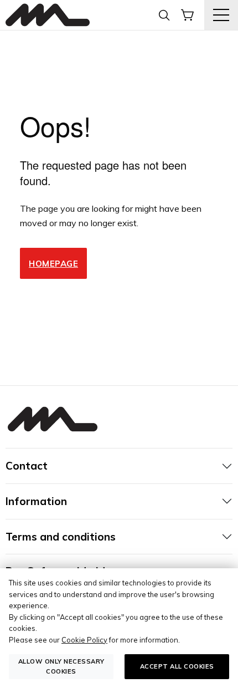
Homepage (53, 263)
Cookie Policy (84, 639)
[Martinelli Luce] (48, 15)
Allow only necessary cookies (61, 666)
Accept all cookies (177, 666)
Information (36, 501)
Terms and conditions (61, 536)
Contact (27, 465)
